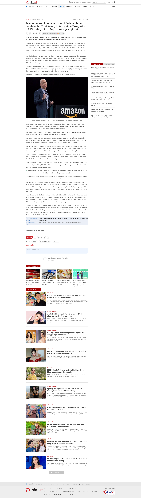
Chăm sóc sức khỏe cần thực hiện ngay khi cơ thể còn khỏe (64, 282)
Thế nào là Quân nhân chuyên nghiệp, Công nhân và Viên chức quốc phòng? (103, 93)
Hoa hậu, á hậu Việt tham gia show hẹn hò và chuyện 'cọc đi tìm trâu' (65, 334)
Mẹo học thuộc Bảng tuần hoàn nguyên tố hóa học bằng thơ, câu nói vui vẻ (102, 98)
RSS (114, 6)
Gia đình (54, 6)
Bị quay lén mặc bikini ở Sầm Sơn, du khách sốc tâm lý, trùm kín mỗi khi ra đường (66, 390)
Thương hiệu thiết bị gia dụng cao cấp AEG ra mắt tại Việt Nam (32, 282)
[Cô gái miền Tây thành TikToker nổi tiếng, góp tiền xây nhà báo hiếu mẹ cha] (36, 428)
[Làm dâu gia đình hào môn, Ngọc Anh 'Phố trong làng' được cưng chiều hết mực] (36, 445)
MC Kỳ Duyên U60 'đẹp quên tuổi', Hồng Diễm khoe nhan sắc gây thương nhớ (65, 371)
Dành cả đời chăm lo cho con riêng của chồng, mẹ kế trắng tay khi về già (101, 116)
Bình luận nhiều (109, 64)
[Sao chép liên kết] (36, 33)
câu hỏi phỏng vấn (45, 241)
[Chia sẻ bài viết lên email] (33, 33)
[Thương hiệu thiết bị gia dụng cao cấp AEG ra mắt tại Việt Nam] (33, 274)
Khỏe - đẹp (69, 6)
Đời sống (31, 6)
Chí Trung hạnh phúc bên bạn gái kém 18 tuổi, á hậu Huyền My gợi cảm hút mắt (66, 352)
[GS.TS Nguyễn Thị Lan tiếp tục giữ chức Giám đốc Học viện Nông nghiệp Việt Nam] (80, 274)
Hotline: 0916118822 (86, 2)
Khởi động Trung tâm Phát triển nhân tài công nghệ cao (48, 282)
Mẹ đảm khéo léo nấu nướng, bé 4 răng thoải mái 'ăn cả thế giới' (102, 110)
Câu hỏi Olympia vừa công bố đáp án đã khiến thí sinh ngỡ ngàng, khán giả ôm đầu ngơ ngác (63, 219)
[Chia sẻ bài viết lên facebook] (27, 33)
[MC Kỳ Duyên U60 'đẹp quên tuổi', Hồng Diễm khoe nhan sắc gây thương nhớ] (36, 373)
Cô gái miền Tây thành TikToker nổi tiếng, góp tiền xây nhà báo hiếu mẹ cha (65, 425)
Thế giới (47, 6)
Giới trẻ (61, 6)
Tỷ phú (34, 241)
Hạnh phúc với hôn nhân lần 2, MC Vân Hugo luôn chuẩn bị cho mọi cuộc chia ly (67, 296)
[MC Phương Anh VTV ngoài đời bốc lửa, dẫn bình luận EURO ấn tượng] (36, 462)
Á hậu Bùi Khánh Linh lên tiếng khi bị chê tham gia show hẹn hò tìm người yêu (66, 315)
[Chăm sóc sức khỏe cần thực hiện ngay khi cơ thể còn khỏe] (64, 274)
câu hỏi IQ (56, 241)
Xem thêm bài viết (56, 472)
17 (111, 82)
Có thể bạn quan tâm (33, 266)
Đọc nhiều (97, 64)
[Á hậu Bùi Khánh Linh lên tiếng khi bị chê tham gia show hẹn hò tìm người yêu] (36, 317)
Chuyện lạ (77, 6)
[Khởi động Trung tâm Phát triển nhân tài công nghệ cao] (49, 274)
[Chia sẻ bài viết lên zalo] (30, 33)
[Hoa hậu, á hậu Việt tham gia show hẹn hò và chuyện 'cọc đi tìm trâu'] (36, 336)
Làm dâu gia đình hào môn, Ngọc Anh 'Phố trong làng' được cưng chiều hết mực (67, 442)
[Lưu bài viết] (40, 33)
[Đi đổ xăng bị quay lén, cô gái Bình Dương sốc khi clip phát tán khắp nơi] (36, 411)
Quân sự (85, 6)
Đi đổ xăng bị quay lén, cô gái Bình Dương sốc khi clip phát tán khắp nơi (67, 408)
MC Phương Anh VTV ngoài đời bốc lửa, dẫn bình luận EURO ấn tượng (67, 459)
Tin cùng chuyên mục (33, 289)
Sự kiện (92, 6)
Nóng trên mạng (38, 19)
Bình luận (29, 237)
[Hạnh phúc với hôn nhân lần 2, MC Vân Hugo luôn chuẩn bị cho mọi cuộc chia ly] (36, 299)
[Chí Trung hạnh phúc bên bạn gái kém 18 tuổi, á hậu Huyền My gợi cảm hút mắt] (36, 355)
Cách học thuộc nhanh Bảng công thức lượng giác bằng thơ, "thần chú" (101, 81)
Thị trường (40, 6)
